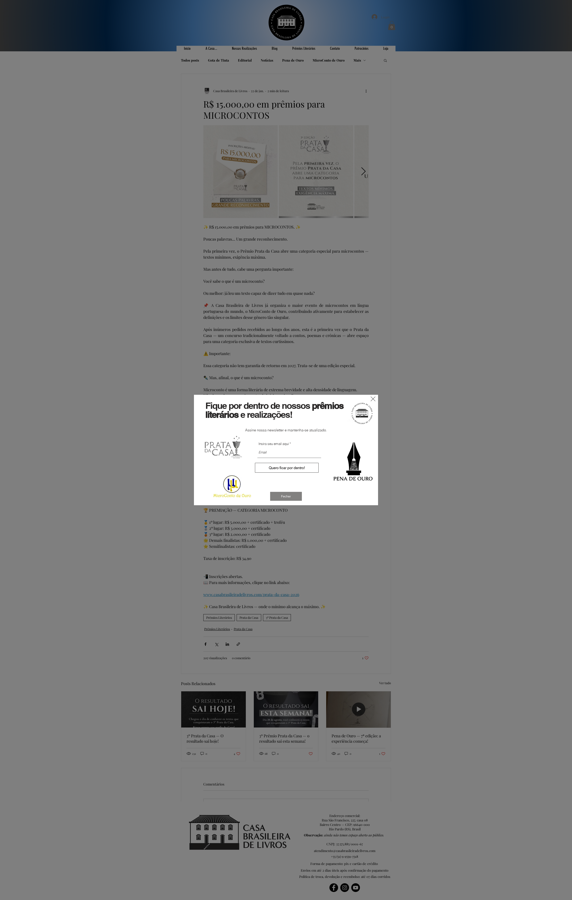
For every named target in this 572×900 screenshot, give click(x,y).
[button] (373, 399)
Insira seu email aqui (274, 443)
